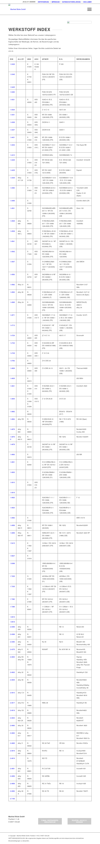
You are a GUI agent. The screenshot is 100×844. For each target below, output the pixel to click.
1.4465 (12, 200)
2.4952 (12, 791)
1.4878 (12, 444)
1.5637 (12, 556)
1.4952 (12, 518)
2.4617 (12, 703)
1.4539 (12, 231)
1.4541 (12, 241)
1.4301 (12, 114)
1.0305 (12, 64)
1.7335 (12, 586)
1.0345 (12, 74)
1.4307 (12, 130)
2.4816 (12, 750)
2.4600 (12, 657)
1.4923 (12, 507)
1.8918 (12, 622)
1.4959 (12, 533)
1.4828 (12, 368)
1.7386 (12, 606)
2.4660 (12, 725)
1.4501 (12, 208)
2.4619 (12, 710)
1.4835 (12, 378)
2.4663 (12, 733)
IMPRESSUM (56, 2)
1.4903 (12, 472)
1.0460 (12, 92)
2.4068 (12, 634)
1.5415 (12, 543)
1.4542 (12, 251)
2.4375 (12, 649)
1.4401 (12, 137)
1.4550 (12, 274)
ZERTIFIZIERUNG (43, 2)
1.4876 (12, 429)
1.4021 (12, 99)
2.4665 (12, 743)
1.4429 (12, 160)
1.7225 (12, 576)
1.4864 (12, 419)
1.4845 (12, 398)
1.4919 (12, 492)
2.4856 (12, 776)
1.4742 (12, 343)
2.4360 (12, 642)
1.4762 (12, 360)
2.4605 (12, 680)
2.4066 (12, 627)
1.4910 (12, 482)
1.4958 (12, 525)
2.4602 (12, 672)
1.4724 (12, 335)
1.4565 (12, 302)
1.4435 (12, 170)
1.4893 (12, 454)
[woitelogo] (17, 9)
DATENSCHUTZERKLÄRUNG (71, 2)
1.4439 (12, 177)
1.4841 (12, 386)
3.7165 (12, 798)
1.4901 (12, 462)
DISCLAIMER (87, 2)
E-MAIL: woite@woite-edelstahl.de (50, 821)
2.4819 (12, 758)
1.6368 (12, 563)
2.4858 (12, 783)
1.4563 (12, 292)
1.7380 (12, 599)
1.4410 (12, 155)
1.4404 (12, 145)
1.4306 (12, 122)
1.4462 (12, 188)
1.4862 (12, 411)
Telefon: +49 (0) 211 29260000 (79, 821)
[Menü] (88, 9)
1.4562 (12, 284)
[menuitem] (43, 2)
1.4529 (12, 221)
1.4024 (12, 109)
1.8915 (12, 617)
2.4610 (12, 692)
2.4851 (12, 768)
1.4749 (12, 353)
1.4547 (12, 261)
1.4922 (12, 497)
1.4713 (12, 325)
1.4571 (12, 315)
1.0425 (12, 87)
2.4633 (12, 718)
